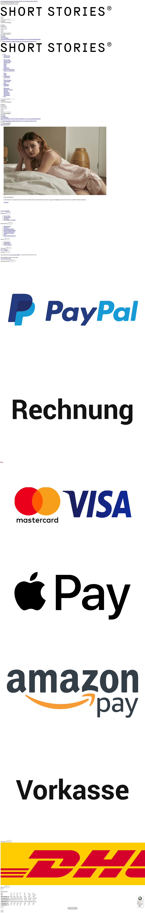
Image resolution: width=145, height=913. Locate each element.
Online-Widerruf (7, 244)
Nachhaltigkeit (7, 217)
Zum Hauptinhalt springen (7, 1)
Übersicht (3, 39)
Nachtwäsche (7, 57)
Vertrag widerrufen (5, 211)
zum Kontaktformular (6, 258)
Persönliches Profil (10, 39)
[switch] (140, 906)
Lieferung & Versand (9, 233)
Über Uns (3, 213)
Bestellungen (22, 39)
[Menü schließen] (4, 72)
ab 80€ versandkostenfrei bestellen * (9, 5)
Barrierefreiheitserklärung (10, 230)
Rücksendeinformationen (10, 235)
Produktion (6, 218)
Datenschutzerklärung (9, 229)
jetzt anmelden (4, 249)
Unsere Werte (7, 216)
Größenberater (7, 243)
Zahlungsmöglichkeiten (9, 231)
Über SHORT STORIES (10, 220)
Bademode (6, 85)
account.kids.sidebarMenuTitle (33, 39)
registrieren (5, 38)
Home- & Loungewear (9, 70)
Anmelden (3, 36)
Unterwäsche (7, 77)
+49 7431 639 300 (14, 255)
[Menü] (2, 17)
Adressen (17, 39)
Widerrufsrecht (7, 226)
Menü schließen (6, 33)
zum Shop (6, 202)
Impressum (6, 227)
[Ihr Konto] (2, 31)
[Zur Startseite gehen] (56, 15)
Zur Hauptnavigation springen (30, 1)
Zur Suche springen (18, 1)
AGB (5, 234)
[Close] (1, 890)
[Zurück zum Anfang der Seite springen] (2, 907)
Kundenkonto (7, 242)
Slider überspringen (5, 124)
